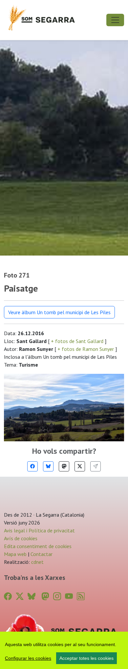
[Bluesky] (48, 466)
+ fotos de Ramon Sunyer (85, 349)
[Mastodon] (64, 466)
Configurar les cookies (28, 658)
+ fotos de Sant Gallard (77, 341)
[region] (64, 650)
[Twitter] (80, 466)
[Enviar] (95, 466)
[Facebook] (32, 466)
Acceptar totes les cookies (86, 658)
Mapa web (15, 554)
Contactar (42, 554)
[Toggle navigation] (115, 20)
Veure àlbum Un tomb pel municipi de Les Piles (59, 312)
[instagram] (57, 596)
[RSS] (81, 596)
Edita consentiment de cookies (38, 546)
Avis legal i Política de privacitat (39, 530)
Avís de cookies (20, 538)
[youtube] (69, 596)
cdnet (37, 562)
